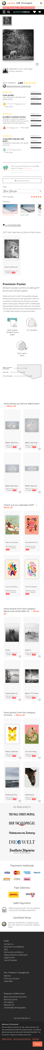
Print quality (8, 197)
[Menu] (4, 12)
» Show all (10, 406)
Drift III (28, 650)
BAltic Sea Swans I (31, 486)
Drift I (8, 650)
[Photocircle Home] (21, 12)
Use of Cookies (10, 960)
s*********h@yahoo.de (13, 150)
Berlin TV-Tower (31, 693)
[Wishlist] (34, 12)
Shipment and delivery (14, 947)
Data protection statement (16, 955)
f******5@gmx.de (12, 128)
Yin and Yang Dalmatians (31, 751)
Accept (37, 1044)
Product (6, 202)
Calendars (8, 981)
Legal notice (9, 958)
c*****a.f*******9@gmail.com (16, 104)
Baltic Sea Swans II (12, 486)
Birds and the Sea (12, 795)
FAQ (6, 949)
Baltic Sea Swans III (12, 443)
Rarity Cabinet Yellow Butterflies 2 (12, 751)
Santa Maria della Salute (12, 693)
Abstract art (9, 1005)
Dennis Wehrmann (16, 71)
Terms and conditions (13, 952)
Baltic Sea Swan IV (31, 443)
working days (13, 225)
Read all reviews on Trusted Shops (19, 86)
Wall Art (7, 976)
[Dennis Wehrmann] (5, 70)
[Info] (5, 206)
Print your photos (11, 978)
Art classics (9, 1002)
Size (4, 187)
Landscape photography (15, 1008)
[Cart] (39, 12)
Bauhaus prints (10, 999)
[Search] (8, 12)
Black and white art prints (15, 997)
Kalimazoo (29, 795)
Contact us (8, 944)
